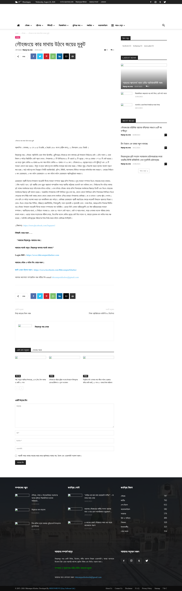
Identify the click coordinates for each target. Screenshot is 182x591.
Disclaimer (128, 588)
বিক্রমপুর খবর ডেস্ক (27, 50)
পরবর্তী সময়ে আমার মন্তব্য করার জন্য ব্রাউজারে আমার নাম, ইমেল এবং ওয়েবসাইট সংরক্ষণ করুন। (50, 456)
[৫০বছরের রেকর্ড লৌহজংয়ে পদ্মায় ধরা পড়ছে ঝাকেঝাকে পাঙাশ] (75, 526)
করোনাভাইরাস (102, 25)
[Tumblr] (160, 2)
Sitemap (157, 588)
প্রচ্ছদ (17, 33)
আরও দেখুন (119, 25)
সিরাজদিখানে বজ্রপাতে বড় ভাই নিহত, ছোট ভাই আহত (151, 93)
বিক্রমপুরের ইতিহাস (81, 2)
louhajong (137, 46)
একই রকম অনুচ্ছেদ (23, 350)
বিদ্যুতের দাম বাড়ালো (38, 510)
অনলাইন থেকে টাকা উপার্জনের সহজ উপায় (147, 105)
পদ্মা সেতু (18, 376)
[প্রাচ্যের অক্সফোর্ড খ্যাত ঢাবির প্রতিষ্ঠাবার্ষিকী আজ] (144, 76)
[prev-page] (17, 388)
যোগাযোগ (103, 2)
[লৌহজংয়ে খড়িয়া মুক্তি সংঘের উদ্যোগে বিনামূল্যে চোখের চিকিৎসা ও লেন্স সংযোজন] (64, 366)
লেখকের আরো (37, 350)
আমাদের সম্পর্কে (93, 2)
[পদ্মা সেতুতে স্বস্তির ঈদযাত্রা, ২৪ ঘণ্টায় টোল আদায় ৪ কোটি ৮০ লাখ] (30, 366)
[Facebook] (151, 2)
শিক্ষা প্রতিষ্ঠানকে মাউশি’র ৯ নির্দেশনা (101, 313)
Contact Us (118, 588)
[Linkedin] (59, 56)
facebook (127, 46)
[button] (163, 25)
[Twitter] (165, 2)
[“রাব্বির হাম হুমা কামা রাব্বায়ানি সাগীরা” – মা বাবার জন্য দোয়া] (75, 499)
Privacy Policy (147, 588)
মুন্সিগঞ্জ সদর (76, 25)
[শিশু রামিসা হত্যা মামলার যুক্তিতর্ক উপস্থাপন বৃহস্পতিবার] (22, 527)
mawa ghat (149, 46)
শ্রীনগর (38, 25)
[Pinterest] (46, 56)
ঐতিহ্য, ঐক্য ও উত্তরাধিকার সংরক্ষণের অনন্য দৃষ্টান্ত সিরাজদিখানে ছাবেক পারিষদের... (45, 498)
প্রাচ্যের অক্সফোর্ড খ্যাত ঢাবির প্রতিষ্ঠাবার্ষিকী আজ (143, 82)
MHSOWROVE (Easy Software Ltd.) (62, 588)
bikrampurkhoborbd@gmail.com (88, 577)
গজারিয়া (89, 25)
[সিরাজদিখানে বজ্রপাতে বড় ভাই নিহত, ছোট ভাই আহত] (126, 96)
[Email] (66, 56)
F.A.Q (137, 588)
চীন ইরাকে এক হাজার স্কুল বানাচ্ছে (134, 143)
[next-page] (21, 388)
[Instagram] (155, 2)
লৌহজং (27, 25)
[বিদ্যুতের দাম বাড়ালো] (22, 513)
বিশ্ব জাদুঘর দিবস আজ (23, 313)
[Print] (73, 56)
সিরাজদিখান (62, 25)
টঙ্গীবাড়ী (49, 25)
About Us (109, 588)
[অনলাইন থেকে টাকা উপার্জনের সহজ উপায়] (126, 107)
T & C (165, 588)
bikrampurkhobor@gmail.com (65, 277)
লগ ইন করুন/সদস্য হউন (66, 2)
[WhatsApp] (53, 56)
